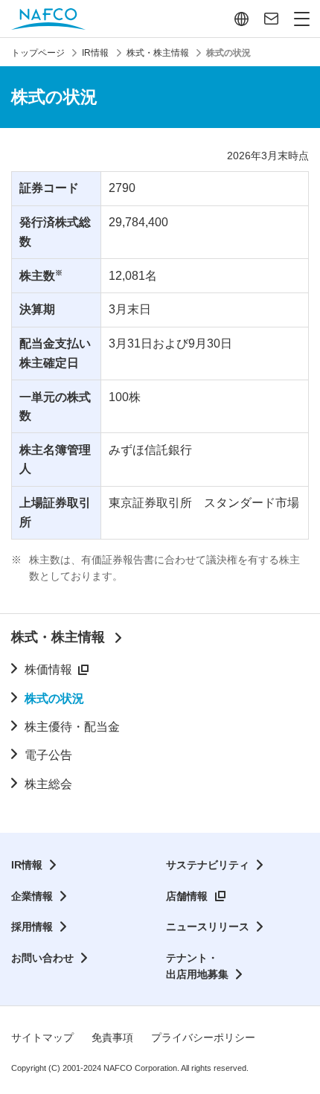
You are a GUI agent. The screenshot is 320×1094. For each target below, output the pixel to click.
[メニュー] (302, 19)
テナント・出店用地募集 (197, 966)
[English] (241, 19)
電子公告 (48, 755)
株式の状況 (54, 698)
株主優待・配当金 (72, 726)
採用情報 (32, 927)
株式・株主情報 (58, 637)
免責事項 (112, 1037)
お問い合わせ (42, 958)
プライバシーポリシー (203, 1037)
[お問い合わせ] (271, 19)
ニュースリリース (207, 927)
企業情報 (32, 896)
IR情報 (26, 865)
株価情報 (48, 669)
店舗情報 (187, 896)
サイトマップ (42, 1037)
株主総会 (48, 784)
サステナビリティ (207, 865)
